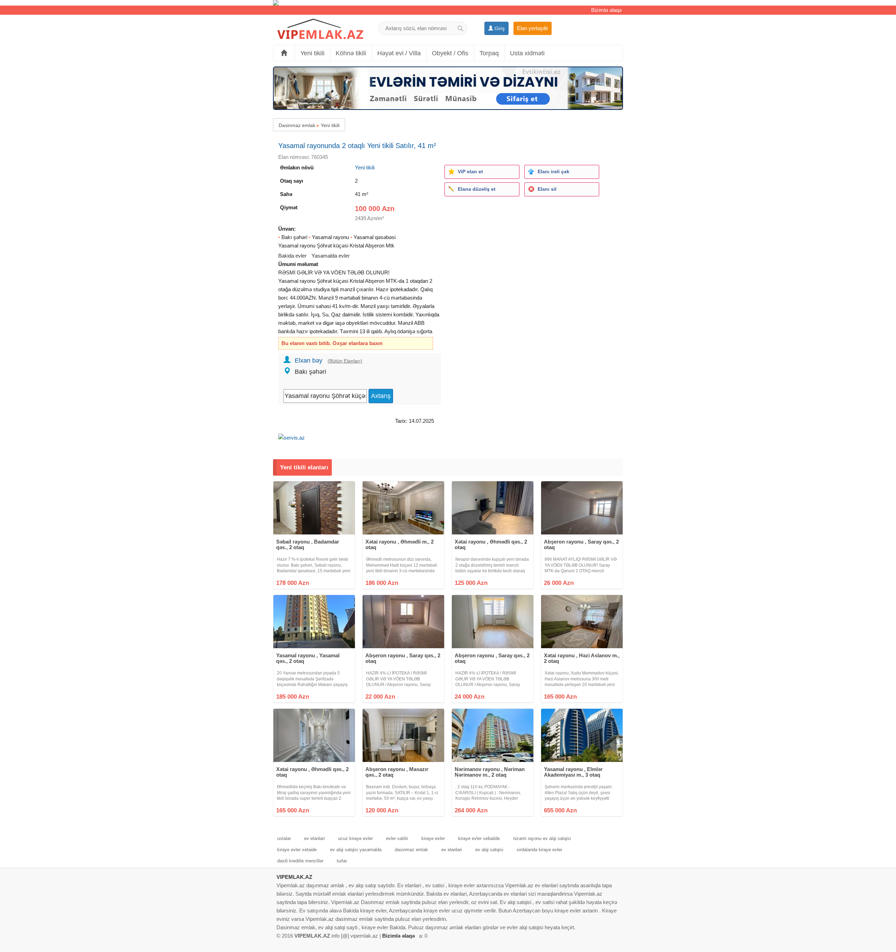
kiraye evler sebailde (479, 838)
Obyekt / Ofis (450, 53)
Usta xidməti (527, 53)
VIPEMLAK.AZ (294, 877)
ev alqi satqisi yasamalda (356, 849)
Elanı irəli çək (553, 171)
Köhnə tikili (351, 53)
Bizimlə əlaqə (606, 10)
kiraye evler (433, 838)
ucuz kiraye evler (355, 838)
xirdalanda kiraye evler (539, 849)
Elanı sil (547, 189)
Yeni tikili (312, 53)
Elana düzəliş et (477, 189)
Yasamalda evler (331, 256)
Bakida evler (292, 256)
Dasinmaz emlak (297, 125)
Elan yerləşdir (532, 28)
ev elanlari (314, 838)
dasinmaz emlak (411, 849)
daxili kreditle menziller (300, 860)
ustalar (284, 838)
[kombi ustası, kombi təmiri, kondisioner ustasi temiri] (448, 3)
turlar (342, 860)
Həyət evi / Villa (399, 53)
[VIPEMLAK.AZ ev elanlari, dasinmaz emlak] (320, 29)
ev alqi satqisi (489, 849)
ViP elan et (470, 171)
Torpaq (489, 53)
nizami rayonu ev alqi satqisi (542, 838)
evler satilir (397, 838)
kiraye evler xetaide (297, 849)
